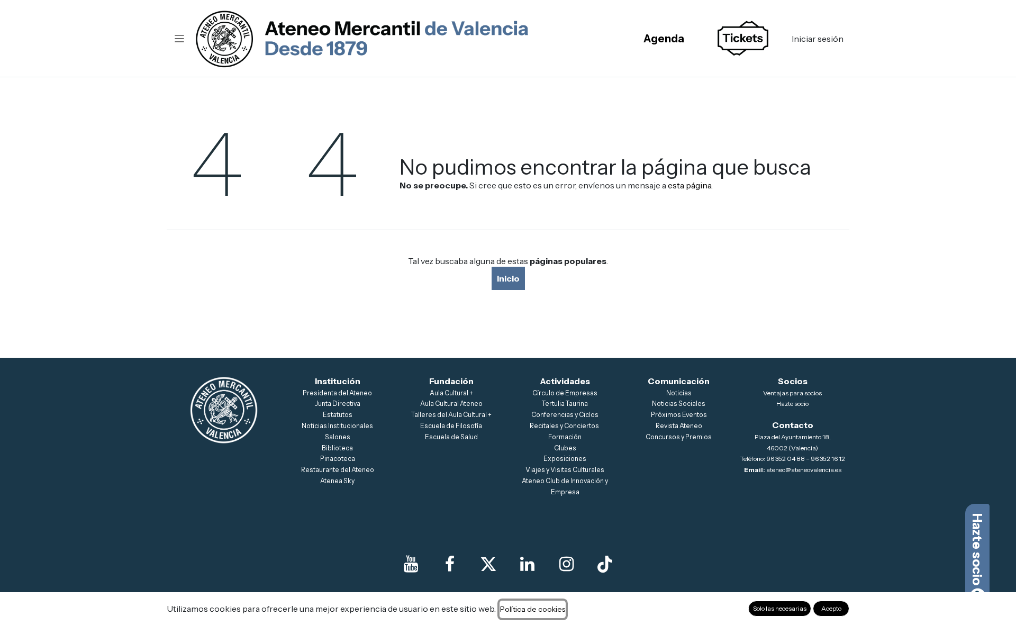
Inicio (508, 278)
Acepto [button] (831, 608)
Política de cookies (532, 609)
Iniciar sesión (817, 38)
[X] (488, 564)
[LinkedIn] (528, 564)
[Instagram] (566, 564)
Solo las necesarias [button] (779, 608)
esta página (689, 185)
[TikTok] (605, 564)
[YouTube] (411, 564)
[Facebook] (450, 564)
